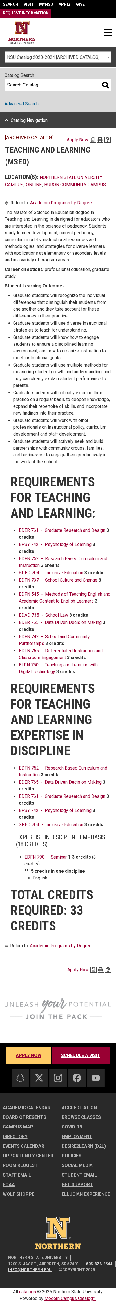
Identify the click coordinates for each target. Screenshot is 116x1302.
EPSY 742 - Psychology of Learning (55, 544)
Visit (29, 4)
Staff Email (17, 1175)
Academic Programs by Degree (61, 202)
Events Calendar (23, 1146)
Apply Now (77, 139)
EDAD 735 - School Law (43, 615)
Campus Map (18, 1127)
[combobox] (58, 57)
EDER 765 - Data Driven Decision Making (60, 622)
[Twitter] (39, 1078)
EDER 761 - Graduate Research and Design (62, 530)
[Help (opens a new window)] (107, 140)
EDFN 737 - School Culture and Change (58, 580)
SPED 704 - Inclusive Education (51, 572)
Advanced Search (22, 104)
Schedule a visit (80, 1055)
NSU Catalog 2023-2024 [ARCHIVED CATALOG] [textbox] (53, 57)
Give (80, 4)
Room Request (20, 1165)
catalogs (27, 1291)
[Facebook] (77, 1078)
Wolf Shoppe (18, 1194)
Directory (15, 1136)
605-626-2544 (99, 1264)
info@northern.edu (30, 1270)
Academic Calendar (26, 1107)
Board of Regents (24, 1117)
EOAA (9, 1184)
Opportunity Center (28, 1155)
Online (34, 184)
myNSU (46, 4)
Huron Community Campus (75, 184)
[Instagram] (58, 1078)
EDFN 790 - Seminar (45, 857)
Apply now (28, 1055)
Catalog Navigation (29, 120)
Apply (65, 4)
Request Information (26, 13)
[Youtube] (96, 1078)
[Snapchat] (20, 1078)
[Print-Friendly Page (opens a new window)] (100, 140)
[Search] (105, 85)
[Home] (22, 32)
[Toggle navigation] (108, 32)
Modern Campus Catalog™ (70, 1298)
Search (10, 4)
